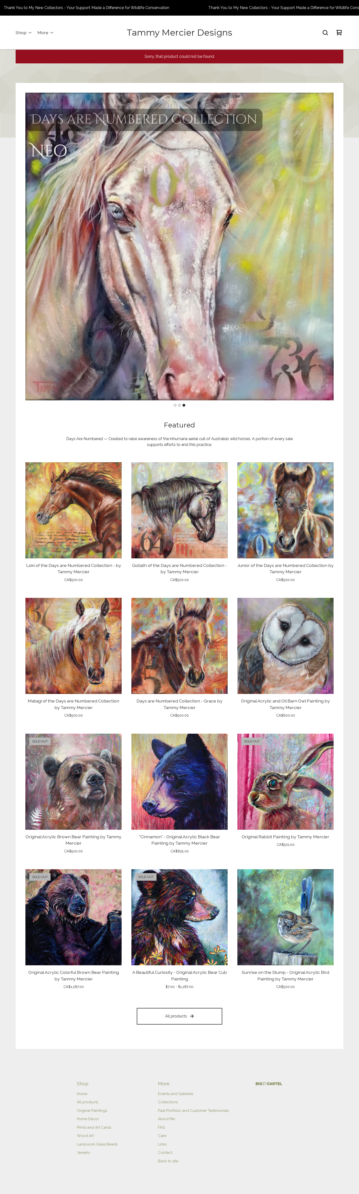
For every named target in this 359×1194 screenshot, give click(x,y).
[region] (179, 8)
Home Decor (88, 1119)
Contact (165, 1152)
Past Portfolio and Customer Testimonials (193, 1110)
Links (162, 1144)
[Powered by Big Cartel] (269, 1083)
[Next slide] (326, 247)
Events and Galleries (175, 1094)
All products (176, 1016)
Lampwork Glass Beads (97, 1144)
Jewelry (83, 1152)
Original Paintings (92, 1110)
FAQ (161, 1127)
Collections (168, 1102)
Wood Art (85, 1136)
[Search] (325, 32)
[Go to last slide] (33, 247)
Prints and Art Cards (94, 1127)
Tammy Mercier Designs (179, 32)
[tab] (175, 405)
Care (162, 1136)
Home (82, 1094)
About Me (166, 1119)
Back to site (168, 1161)
